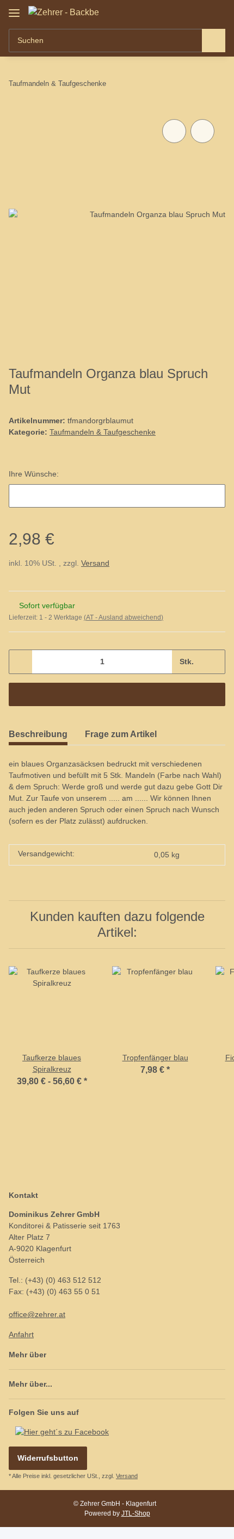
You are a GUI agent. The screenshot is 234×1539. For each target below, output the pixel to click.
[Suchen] (213, 40)
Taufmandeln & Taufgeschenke (103, 432)
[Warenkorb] (216, 12)
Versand (95, 563)
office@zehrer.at (37, 1314)
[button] (182, 12)
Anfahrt (21, 1334)
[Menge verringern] (21, 661)
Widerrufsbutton (47, 1458)
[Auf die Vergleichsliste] (174, 131)
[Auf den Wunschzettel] (202, 131)
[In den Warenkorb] (117, 694)
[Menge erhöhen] (213, 661)
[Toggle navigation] (14, 9)
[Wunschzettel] (199, 12)
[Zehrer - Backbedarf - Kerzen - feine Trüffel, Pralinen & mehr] (63, 12)
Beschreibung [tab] (38, 734)
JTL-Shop (135, 1513)
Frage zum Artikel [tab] (121, 734)
